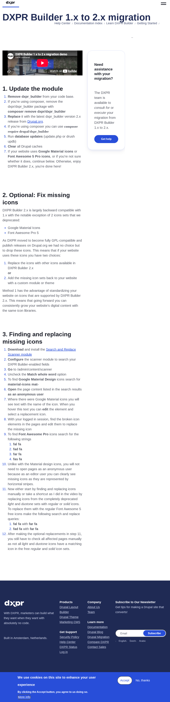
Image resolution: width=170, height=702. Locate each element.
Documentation (97, 627)
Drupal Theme (69, 617)
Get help (106, 139)
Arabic (142, 641)
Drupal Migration (98, 637)
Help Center (62, 23)
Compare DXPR (98, 642)
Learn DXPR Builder (119, 23)
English (122, 641)
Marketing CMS (70, 622)
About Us (93, 607)
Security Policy (69, 637)
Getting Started (147, 23)
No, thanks (143, 680)
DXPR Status (68, 647)
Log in (64, 652)
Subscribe (154, 633)
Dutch (133, 641)
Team (91, 612)
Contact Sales (96, 647)
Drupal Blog (95, 632)
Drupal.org (35, 121)
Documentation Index (88, 23)
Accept (124, 680)
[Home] (13, 3)
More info (24, 697)
